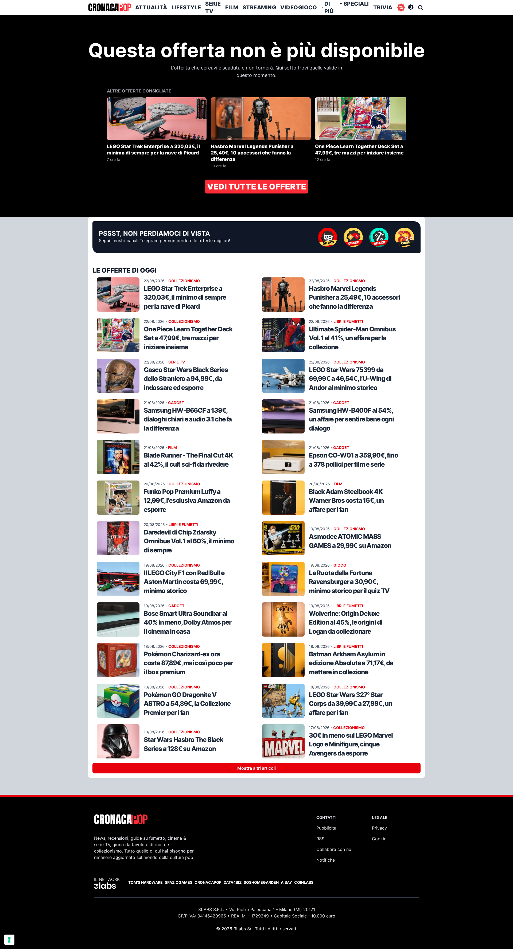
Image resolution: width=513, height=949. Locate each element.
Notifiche (325, 860)
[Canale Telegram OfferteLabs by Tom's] (378, 237)
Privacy (379, 828)
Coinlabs (303, 882)
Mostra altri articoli (256, 768)
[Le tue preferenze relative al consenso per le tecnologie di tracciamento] (9, 940)
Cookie (379, 838)
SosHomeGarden (261, 882)
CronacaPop (208, 882)
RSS (320, 838)
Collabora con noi (334, 849)
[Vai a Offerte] (401, 7)
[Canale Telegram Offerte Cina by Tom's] (404, 237)
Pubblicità (326, 828)
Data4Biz (233, 882)
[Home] (109, 7)
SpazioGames (178, 882)
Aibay (286, 882)
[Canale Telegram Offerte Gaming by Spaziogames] (353, 237)
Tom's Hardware (145, 882)
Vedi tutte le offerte (256, 186)
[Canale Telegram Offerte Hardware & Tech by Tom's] (327, 237)
